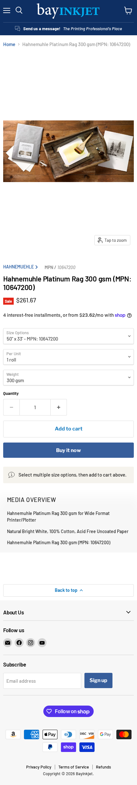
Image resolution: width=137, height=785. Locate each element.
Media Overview (31, 499)
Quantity (11, 393)
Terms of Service (73, 766)
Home (9, 44)
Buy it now (68, 450)
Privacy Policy (38, 766)
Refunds (103, 766)
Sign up (98, 680)
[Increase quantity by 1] (59, 407)
